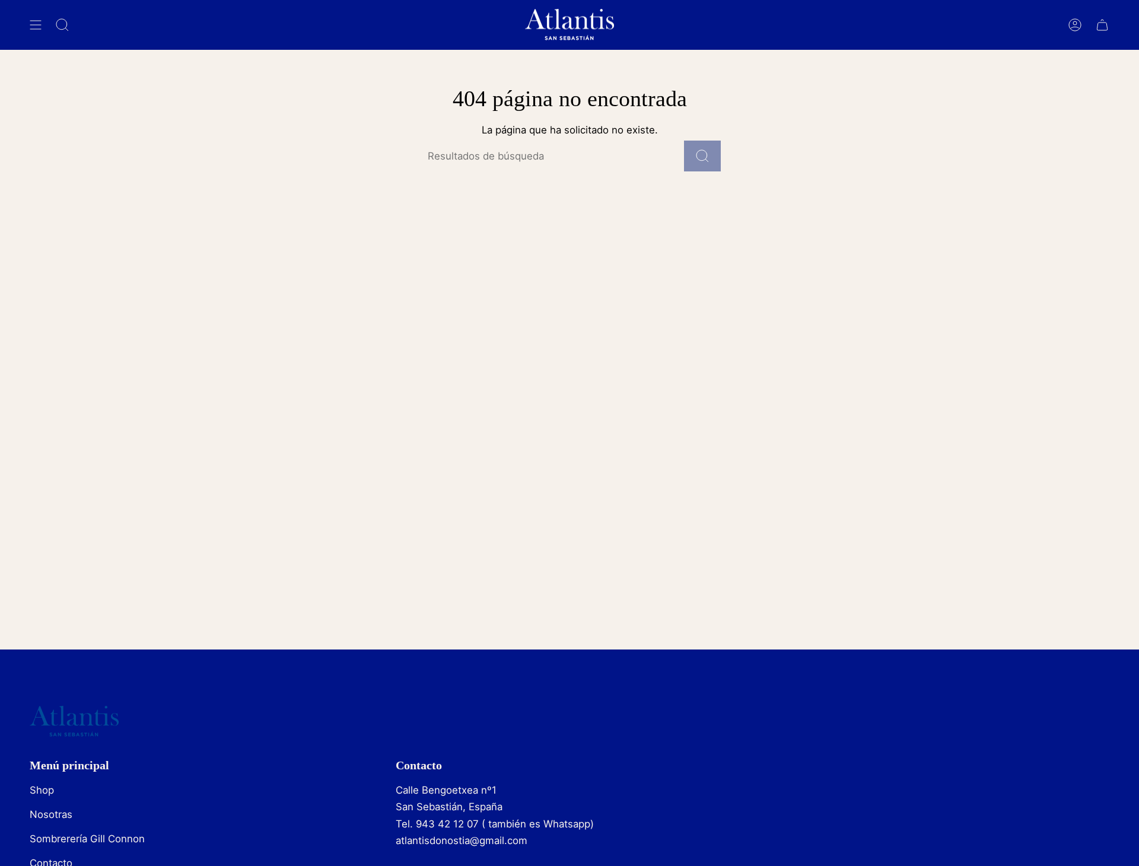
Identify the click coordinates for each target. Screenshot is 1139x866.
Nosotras (51, 814)
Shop (42, 790)
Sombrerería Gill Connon (87, 839)
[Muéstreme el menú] (35, 25)
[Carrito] (1102, 25)
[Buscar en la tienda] (702, 156)
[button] (62, 25)
